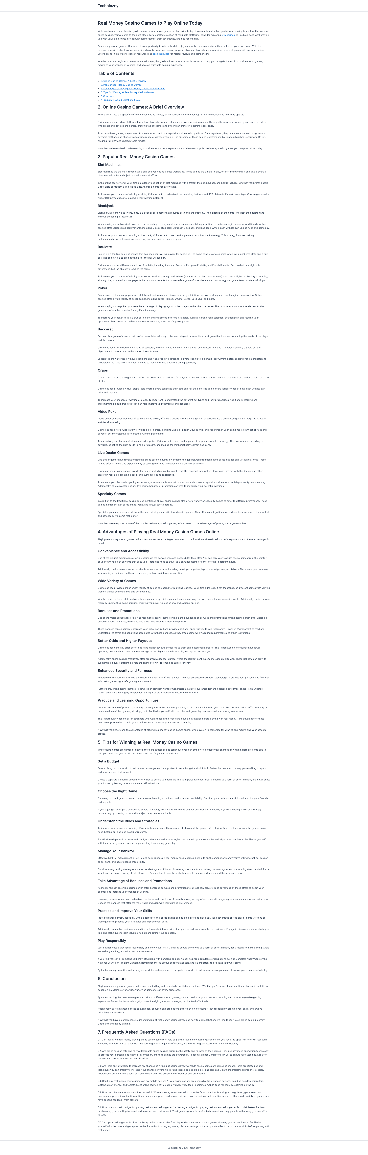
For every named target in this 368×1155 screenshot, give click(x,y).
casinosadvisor (161, 53)
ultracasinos (228, 34)
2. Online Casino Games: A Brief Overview (123, 80)
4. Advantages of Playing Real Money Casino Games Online (133, 88)
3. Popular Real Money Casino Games (121, 84)
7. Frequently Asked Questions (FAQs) (121, 99)
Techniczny (108, 5)
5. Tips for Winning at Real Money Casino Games (127, 92)
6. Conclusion (108, 96)
